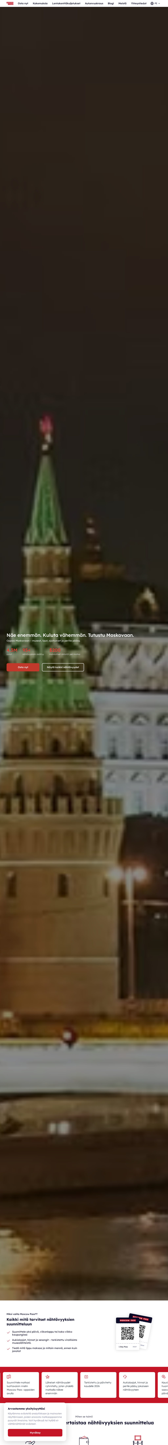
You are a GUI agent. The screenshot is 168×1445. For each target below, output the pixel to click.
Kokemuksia (40, 3)
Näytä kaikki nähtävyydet (63, 667)
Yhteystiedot (139, 3)
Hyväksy (35, 1432)
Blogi (111, 3)
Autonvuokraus (94, 3)
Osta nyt (23, 3)
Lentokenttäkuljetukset (66, 3)
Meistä (122, 3)
